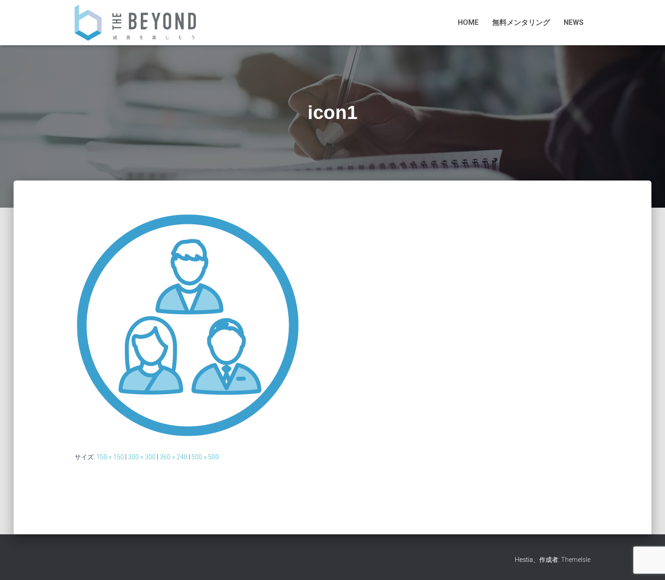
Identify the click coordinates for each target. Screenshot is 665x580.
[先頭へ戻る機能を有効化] (644, 528)
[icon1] (188, 324)
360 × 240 (173, 457)
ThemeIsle (575, 559)
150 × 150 (110, 457)
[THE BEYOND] (135, 23)
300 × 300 (142, 457)
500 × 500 (205, 457)
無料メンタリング (521, 22)
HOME (468, 22)
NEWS (574, 22)
